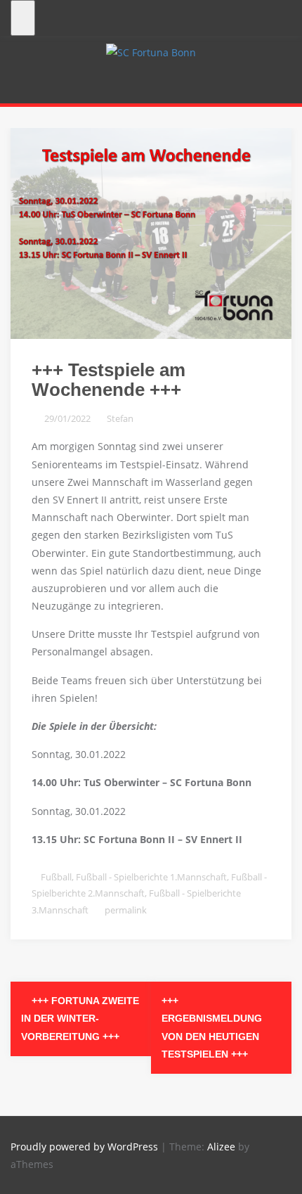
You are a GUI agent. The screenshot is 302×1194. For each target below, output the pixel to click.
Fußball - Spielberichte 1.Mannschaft (151, 877)
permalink (125, 910)
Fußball (56, 877)
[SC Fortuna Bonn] (151, 51)
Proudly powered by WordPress (84, 1146)
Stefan (120, 418)
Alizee (221, 1146)
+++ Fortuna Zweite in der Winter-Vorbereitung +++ (80, 1018)
